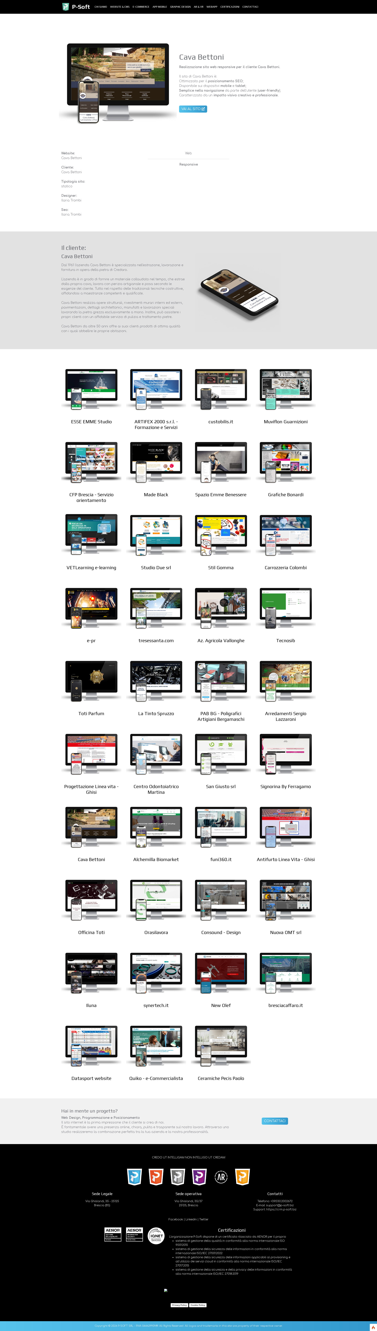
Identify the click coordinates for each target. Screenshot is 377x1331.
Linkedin (191, 1219)
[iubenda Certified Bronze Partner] (188, 1290)
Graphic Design (180, 6)
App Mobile (160, 6)
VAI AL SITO (191, 109)
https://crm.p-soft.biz (281, 1209)
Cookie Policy (198, 1305)
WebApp (212, 6)
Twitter (204, 1219)
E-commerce (141, 6)
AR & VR (198, 6)
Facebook (176, 1219)
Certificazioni (230, 6)
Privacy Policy (179, 1305)
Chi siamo (101, 6)
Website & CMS (120, 6)
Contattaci (250, 6)
